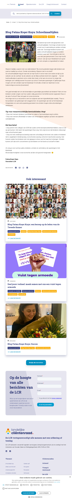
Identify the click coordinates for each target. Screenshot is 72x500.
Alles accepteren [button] (28, 493)
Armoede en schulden (11, 473)
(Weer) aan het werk (11, 466)
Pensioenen (26, 470)
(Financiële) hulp (10, 463)
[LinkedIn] (6, 451)
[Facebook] (10, 451)
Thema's (12, 4)
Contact (63, 4)
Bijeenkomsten (31, 4)
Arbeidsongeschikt (10, 470)
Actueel (21, 4)
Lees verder (57, 482)
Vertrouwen (26, 473)
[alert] (36, 487)
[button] (36, 497)
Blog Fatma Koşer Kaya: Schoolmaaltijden (28, 22)
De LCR (41, 4)
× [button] (70, 477)
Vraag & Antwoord (52, 4)
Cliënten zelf (27, 463)
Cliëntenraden (48, 459)
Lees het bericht (15, 238)
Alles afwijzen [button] (44, 493)
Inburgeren (26, 466)
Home (7, 22)
